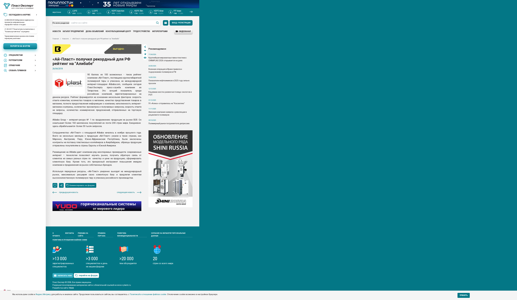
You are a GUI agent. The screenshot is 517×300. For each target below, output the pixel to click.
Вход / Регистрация (181, 23)
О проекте (56, 234)
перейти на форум (88, 275)
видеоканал (185, 31)
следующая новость (126, 192)
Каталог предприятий (73, 31)
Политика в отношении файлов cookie (70, 240)
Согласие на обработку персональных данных (168, 234)
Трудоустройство (141, 31)
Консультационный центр (118, 31)
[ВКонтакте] (145, 50)
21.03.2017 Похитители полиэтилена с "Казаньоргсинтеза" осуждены (20, 30)
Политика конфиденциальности (127, 234)
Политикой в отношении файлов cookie (148, 294)
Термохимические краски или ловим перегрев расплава (19, 37)
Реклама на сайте (83, 234)
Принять (464, 295)
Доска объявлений (95, 31)
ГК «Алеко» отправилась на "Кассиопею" (167, 103)
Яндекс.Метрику (43, 294)
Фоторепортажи (160, 31)
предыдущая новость (68, 192)
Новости (57, 31)
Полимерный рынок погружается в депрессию (169, 123)
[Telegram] (145, 54)
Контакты (69, 233)
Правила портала (101, 234)
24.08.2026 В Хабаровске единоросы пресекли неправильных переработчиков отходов (19, 22)
